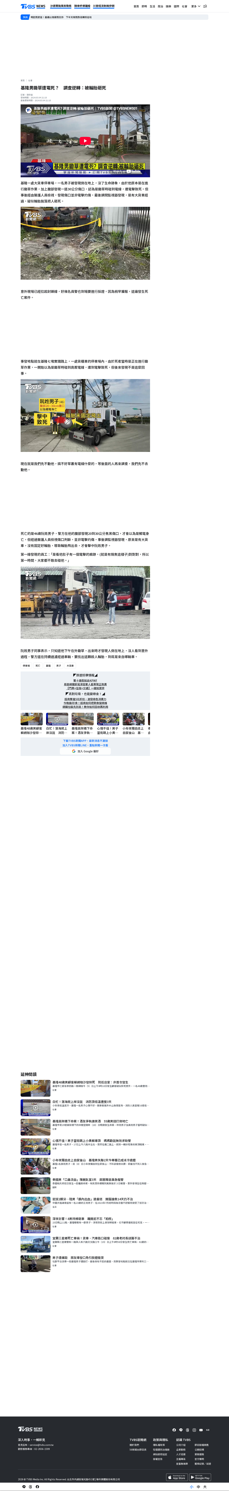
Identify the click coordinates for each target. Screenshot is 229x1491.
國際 (176, 6)
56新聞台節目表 (138, 1449)
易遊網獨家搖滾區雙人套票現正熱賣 (85, 684)
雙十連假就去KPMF (85, 680)
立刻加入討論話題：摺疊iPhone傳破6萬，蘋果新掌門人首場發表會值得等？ (70, 17)
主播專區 (181, 1459)
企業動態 (181, 1449)
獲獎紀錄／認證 (203, 1463)
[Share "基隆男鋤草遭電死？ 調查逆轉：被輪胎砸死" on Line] (24, 1486)
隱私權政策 (159, 1445)
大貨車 (70, 665)
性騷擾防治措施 (161, 1449)
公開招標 (199, 1449)
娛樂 (168, 6)
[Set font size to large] (205, 1486)
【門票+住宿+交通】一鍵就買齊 (85, 688)
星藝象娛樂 (182, 1463)
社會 (184, 6)
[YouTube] (201, 1430)
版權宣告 (157, 1459)
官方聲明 (199, 1459)
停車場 (26, 665)
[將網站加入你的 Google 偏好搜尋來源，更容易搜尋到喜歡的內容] (85, 751)
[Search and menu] (205, 6)
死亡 (38, 665)
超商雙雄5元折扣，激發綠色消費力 (85, 699)
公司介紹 (181, 1445)
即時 (144, 6)
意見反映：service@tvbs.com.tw (35, 1445)
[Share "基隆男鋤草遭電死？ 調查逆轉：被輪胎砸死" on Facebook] (37, 1486)
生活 (152, 6)
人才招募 (181, 1454)
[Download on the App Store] (177, 1477)
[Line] (181, 1430)
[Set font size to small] (191, 1486)
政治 (160, 6)
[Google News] (207, 1430)
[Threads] (187, 1430)
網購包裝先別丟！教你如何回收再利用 (85, 707)
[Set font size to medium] (198, 1486)
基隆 (48, 665)
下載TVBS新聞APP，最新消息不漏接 (85, 741)
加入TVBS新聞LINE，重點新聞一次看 (85, 745)
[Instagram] (194, 1430)
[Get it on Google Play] (200, 1477)
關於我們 (134, 1445)
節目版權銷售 (202, 1445)
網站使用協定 (160, 1454)
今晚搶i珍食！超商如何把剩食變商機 (85, 703)
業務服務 (199, 1454)
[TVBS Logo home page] (33, 6)
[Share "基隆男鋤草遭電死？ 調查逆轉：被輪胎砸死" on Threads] (30, 1486)
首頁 (136, 6)
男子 (58, 665)
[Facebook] (174, 1430)
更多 (194, 6)
